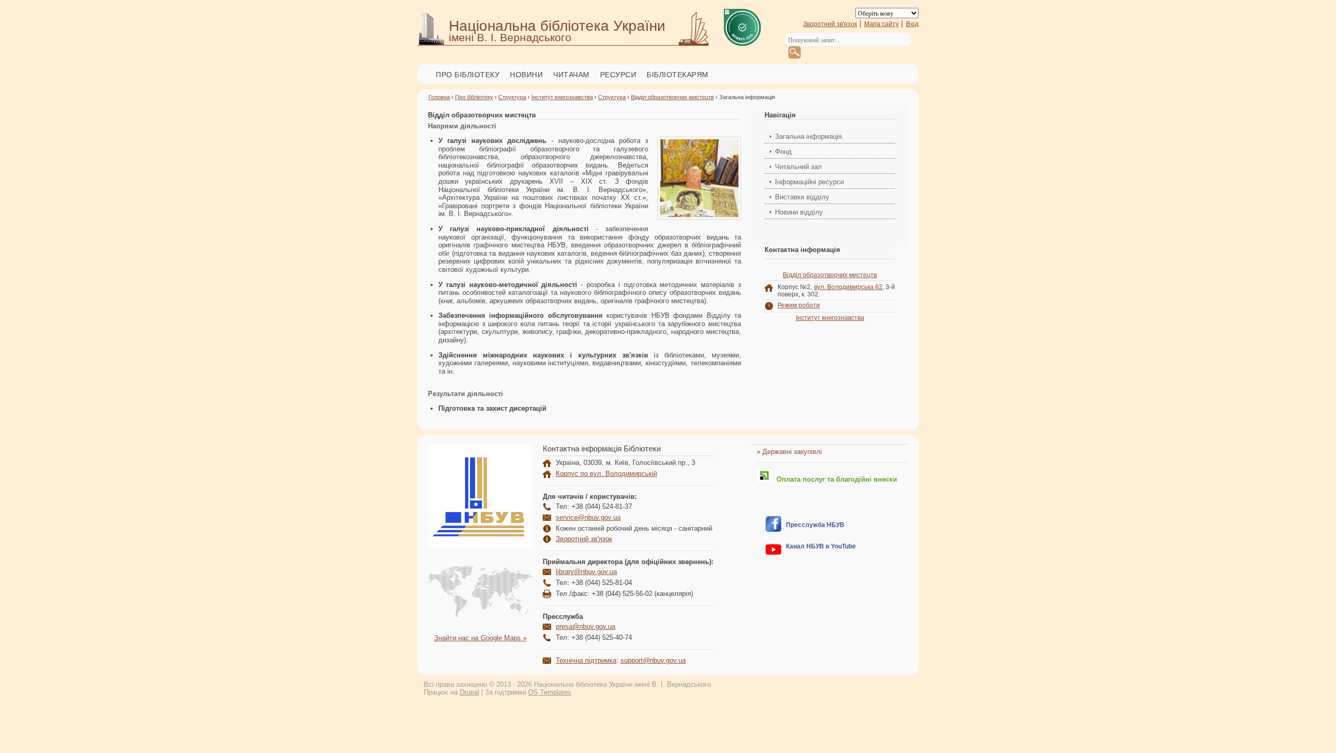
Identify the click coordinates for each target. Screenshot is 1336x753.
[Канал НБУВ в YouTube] (773, 552)
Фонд (783, 152)
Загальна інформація (808, 136)
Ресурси (618, 74)
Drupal (469, 692)
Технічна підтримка (586, 660)
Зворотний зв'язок (830, 24)
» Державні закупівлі (789, 452)
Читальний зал (798, 167)
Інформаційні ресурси (809, 182)
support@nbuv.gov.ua (653, 660)
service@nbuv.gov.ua (588, 517)
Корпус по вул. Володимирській (606, 473)
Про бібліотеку (467, 74)
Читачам (571, 74)
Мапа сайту (881, 24)
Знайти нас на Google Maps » (480, 638)
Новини (526, 74)
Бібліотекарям (678, 74)
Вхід (912, 24)
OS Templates (549, 692)
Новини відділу (799, 212)
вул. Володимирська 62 (848, 287)
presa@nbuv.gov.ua (585, 626)
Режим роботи (799, 305)
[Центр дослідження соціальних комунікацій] (773, 529)
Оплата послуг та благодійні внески (834, 479)
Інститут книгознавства (562, 97)
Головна (439, 97)
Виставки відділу (802, 197)
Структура (512, 97)
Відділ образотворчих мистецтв (672, 97)
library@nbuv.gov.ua (586, 572)
